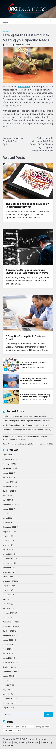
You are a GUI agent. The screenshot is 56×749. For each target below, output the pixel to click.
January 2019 (8, 703)
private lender (27, 727)
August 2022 (8, 532)
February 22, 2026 (40, 383)
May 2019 (6, 690)
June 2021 (7, 595)
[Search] (51, 21)
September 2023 (9, 505)
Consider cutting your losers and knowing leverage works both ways (27, 271)
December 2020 (9, 622)
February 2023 (8, 523)
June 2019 (7, 685)
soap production (42, 727)
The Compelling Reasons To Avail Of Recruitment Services (27, 205)
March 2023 (7, 518)
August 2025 (8, 473)
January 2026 (8, 464)
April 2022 (7, 550)
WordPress (8, 745)
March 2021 (7, 608)
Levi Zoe (8, 45)
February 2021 (8, 613)
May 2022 (7, 545)
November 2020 (9, 626)
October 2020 (8, 631)
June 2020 (7, 649)
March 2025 (7, 477)
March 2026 (7, 455)
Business (7, 32)
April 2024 (7, 500)
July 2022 (7, 536)
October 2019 (8, 667)
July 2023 (7, 514)
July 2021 (6, 590)
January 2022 (8, 563)
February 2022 (8, 559)
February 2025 (8, 482)
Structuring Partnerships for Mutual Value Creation (33, 379)
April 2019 (7, 694)
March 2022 (7, 554)
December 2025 (9, 468)
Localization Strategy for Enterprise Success (20, 416)
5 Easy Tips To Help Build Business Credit (26, 338)
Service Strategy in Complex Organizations (33, 363)
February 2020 (8, 662)
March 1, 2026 (38, 367)
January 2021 (8, 617)
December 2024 (9, 486)
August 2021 (8, 586)
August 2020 (8, 640)
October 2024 (8, 491)
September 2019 (9, 672)
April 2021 (7, 604)
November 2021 (9, 572)
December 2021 (9, 568)
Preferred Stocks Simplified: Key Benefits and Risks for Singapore (35, 395)
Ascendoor (33, 742)
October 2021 (8, 577)
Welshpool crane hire (12, 731)
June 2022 (7, 541)
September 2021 (9, 581)
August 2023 (8, 509)
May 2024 (7, 495)
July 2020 (7, 644)
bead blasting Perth (11, 727)
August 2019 (8, 676)
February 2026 (8, 459)
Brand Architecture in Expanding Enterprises (20, 444)
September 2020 (9, 635)
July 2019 (6, 681)
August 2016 (8, 708)
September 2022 (9, 527)
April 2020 (7, 654)
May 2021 (6, 599)
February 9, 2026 (39, 400)
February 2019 (8, 699)
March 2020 (7, 658)
